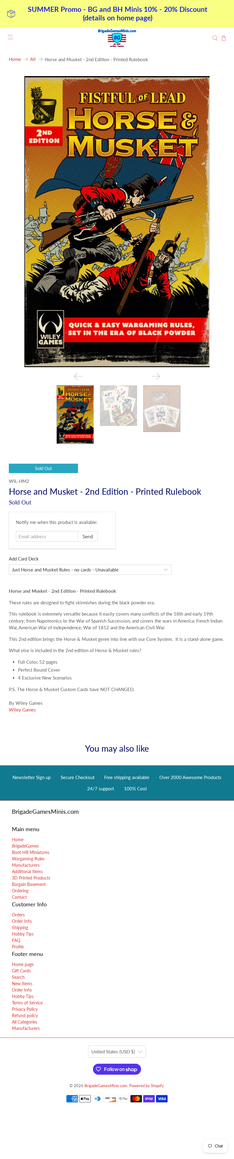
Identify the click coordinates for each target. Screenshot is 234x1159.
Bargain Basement (29, 884)
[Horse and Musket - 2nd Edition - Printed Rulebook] (117, 221)
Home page (23, 964)
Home (15, 59)
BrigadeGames (25, 845)
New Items (22, 983)
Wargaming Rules (28, 858)
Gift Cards (21, 970)
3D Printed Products (31, 877)
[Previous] (78, 376)
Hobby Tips (23, 933)
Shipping (20, 927)
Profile (18, 946)
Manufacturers (26, 865)
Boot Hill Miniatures (30, 852)
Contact (19, 897)
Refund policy (25, 1015)
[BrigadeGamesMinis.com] (117, 38)
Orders (18, 914)
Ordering (20, 890)
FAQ (16, 940)
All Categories (24, 1021)
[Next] (155, 376)
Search (18, 977)
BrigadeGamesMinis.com (105, 1085)
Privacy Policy (24, 1009)
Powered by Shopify (146, 1085)
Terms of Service (27, 1002)
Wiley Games (22, 709)
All (33, 59)
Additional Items (27, 871)
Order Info (22, 921)
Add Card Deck (24, 558)
